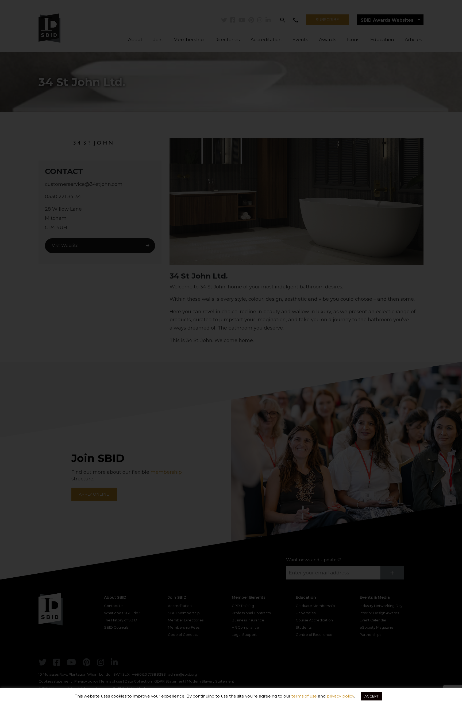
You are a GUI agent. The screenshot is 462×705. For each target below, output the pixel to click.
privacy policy (340, 696)
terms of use (304, 696)
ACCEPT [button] (371, 696)
